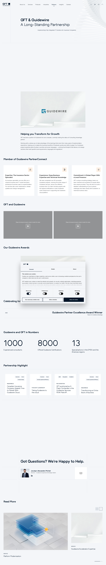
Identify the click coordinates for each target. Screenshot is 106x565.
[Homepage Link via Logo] (6, 4)
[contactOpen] (81, 473)
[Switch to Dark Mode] (102, 4)
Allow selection (53, 299)
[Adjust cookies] (28, 226)
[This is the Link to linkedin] (32, 476)
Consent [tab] (31, 269)
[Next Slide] (100, 508)
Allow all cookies (73, 299)
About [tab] (74, 269)
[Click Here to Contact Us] (98, 4)
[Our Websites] (95, 4)
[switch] (45, 293)
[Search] (91, 4)
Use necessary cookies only (32, 299)
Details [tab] (53, 269)
